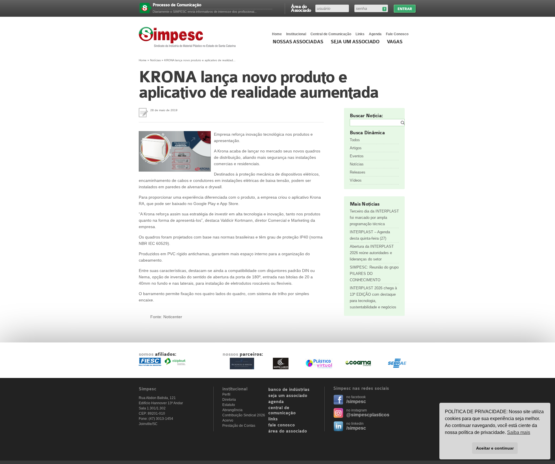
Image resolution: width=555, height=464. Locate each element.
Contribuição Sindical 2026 (243, 415)
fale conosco (281, 425)
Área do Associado (301, 8)
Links (360, 34)
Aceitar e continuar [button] (495, 448)
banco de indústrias (289, 389)
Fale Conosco (397, 34)
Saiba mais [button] (518, 432)
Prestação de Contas (238, 426)
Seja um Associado (355, 42)
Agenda (375, 34)
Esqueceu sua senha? (384, 9)
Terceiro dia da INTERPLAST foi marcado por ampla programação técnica (374, 217)
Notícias (155, 60)
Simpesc (188, 37)
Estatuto (228, 405)
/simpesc (356, 401)
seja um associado (287, 395)
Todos (355, 140)
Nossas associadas (298, 42)
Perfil (226, 394)
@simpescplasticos (367, 415)
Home (277, 34)
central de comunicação (282, 410)
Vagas (394, 42)
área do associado (287, 431)
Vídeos (356, 180)
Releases (357, 172)
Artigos (356, 148)
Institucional (296, 34)
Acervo (227, 420)
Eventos (357, 156)
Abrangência (232, 410)
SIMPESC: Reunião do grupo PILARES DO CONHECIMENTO (374, 273)
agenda (276, 402)
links (273, 419)
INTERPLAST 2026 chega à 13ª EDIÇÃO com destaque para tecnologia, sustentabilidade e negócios (373, 297)
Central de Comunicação (330, 34)
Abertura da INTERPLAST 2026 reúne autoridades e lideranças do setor (372, 252)
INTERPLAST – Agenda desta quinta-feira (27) (370, 235)
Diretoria (229, 400)
